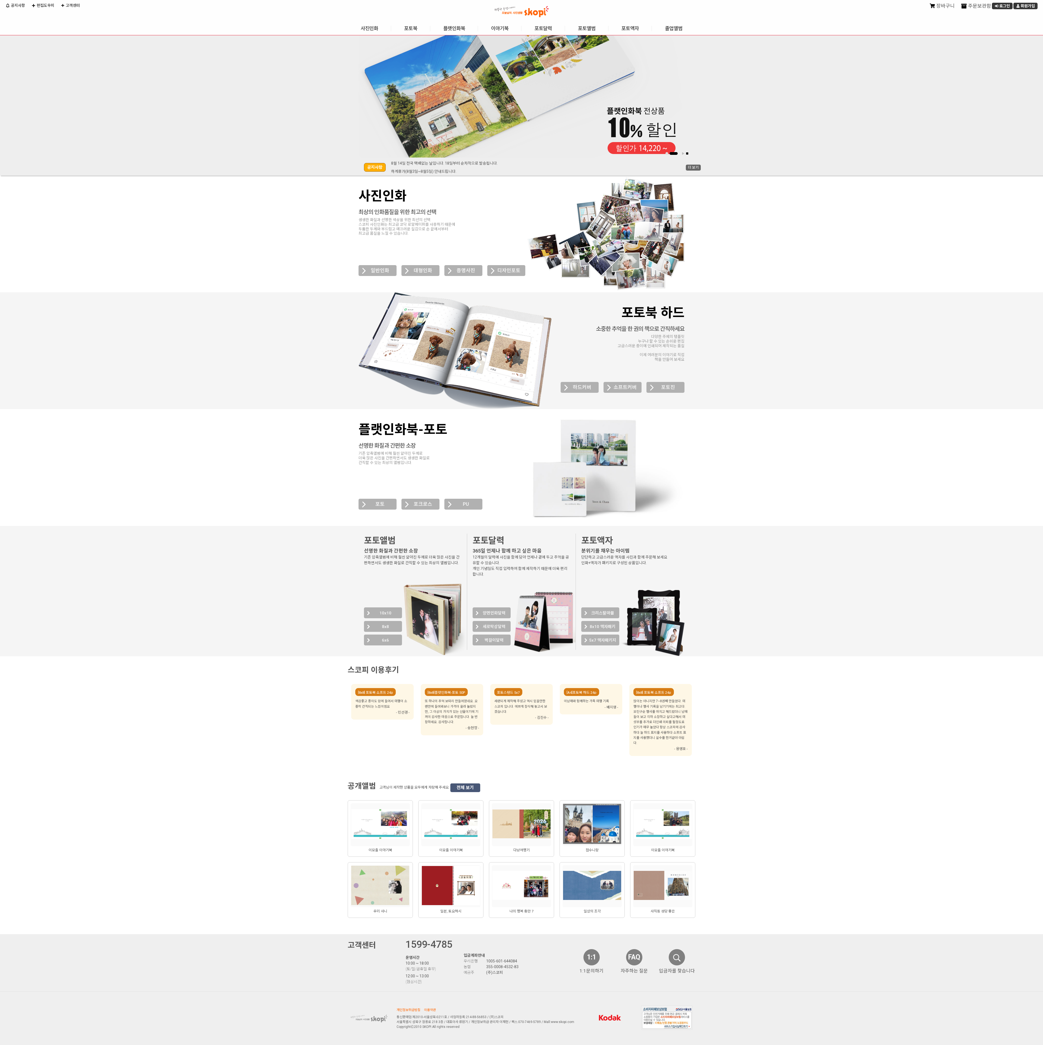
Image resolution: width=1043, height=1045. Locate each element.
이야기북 (499, 28)
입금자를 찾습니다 (677, 971)
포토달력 (543, 28)
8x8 (385, 626)
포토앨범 (586, 28)
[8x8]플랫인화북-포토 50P (446, 692)
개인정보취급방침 (408, 1010)
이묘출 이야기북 (380, 850)
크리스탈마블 (602, 613)
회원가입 (1027, 6)
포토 (380, 504)
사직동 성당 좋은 (663, 911)
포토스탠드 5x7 (508, 692)
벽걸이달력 (494, 640)
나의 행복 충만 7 (521, 911)
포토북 (410, 28)
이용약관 (430, 1010)
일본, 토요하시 (450, 911)
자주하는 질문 (634, 971)
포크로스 (423, 504)
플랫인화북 (454, 28)
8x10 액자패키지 (602, 628)
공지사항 (17, 5)
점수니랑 (592, 850)
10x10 (385, 613)
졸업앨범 (673, 28)
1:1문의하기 (592, 971)
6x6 (385, 640)
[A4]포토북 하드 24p (581, 692)
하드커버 (582, 387)
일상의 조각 (592, 911)
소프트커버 (625, 387)
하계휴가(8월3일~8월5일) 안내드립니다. (423, 171)
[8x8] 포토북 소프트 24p (375, 692)
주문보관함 (979, 6)
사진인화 (369, 28)
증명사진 (466, 270)
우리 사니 (380, 911)
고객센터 (72, 5)
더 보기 (693, 167)
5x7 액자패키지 (602, 640)
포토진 (668, 387)
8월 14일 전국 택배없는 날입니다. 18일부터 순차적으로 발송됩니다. (444, 163)
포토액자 (630, 28)
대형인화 (423, 270)
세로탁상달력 (494, 626)
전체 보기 (465, 787)
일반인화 (380, 270)
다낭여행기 (521, 850)
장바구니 (945, 6)
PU (466, 504)
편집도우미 (45, 5)
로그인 (1004, 6)
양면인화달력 (494, 613)
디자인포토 (508, 270)
